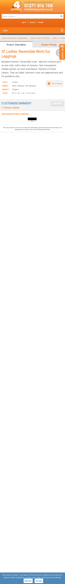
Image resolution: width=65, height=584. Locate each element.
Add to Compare (57, 83)
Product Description (16, 44)
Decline (28, 581)
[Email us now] (42, 10)
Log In (24, 22)
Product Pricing (48, 44)
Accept (39, 581)
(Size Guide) (30, 93)
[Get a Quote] (62, 51)
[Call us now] (42, 4)
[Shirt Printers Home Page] (10, 6)
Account (32, 22)
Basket (41, 22)
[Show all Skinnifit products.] (59, 52)
